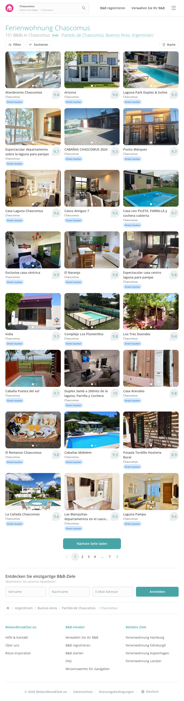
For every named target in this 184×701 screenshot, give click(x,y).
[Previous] (12, 70)
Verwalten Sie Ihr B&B (82, 637)
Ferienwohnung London (143, 661)
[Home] (7, 608)
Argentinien (142, 35)
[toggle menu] (174, 8)
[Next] (54, 70)
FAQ (69, 661)
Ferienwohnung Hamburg (145, 637)
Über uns (12, 645)
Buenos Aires (118, 35)
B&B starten (74, 653)
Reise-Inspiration (18, 653)
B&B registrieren (78, 645)
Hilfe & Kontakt (16, 637)
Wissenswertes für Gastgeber (88, 669)
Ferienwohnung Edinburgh (146, 645)
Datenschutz (83, 692)
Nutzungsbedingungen (116, 692)
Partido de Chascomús (83, 35)
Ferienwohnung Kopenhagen (147, 653)
